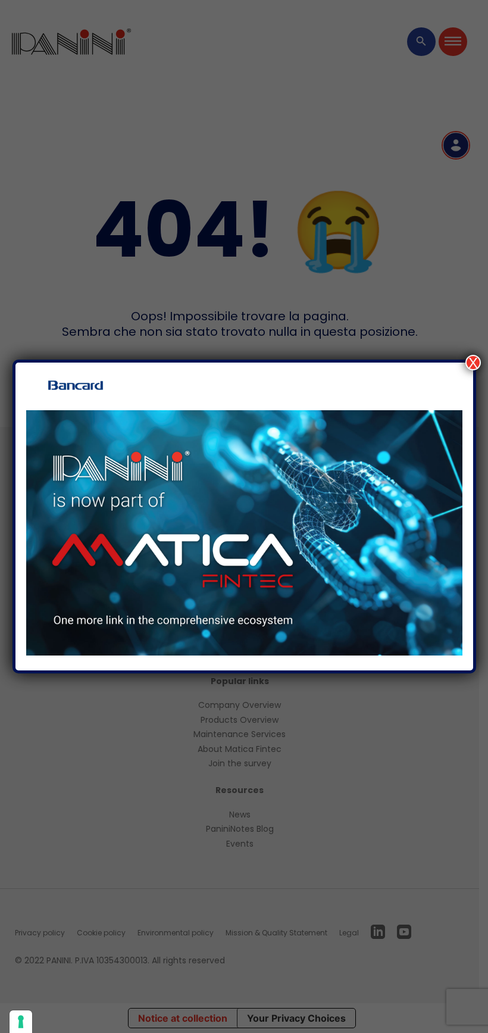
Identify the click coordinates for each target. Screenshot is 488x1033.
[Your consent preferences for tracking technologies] (21, 1021)
